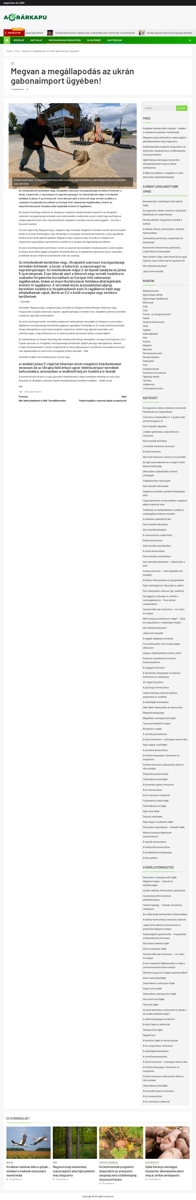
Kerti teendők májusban (154, 426)
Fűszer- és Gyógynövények (157, 314)
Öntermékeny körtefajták (155, 779)
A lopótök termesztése (154, 842)
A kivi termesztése (152, 790)
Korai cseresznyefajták (154, 978)
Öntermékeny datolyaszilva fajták (159, 994)
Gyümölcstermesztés (154, 322)
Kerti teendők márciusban (155, 486)
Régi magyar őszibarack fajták (158, 822)
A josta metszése (152, 451)
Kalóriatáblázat (150, 333)
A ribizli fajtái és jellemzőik (156, 1024)
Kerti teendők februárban (155, 524)
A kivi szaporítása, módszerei (158, 1046)
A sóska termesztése (154, 551)
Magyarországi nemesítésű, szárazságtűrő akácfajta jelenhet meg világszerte (74, 1171)
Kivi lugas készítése (153, 682)
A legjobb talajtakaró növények (158, 638)
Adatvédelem (114, 40)
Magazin (147, 345)
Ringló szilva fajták (152, 988)
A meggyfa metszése (154, 667)
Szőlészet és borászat (154, 373)
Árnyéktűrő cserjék (152, 729)
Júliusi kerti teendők (153, 271)
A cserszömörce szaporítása (157, 535)
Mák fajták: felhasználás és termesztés (163, 707)
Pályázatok (148, 361)
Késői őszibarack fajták (154, 949)
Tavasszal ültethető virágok (156, 723)
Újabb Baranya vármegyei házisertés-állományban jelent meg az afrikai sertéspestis (161, 164)
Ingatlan (147, 330)
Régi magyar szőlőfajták (155, 744)
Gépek (146, 318)
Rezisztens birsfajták (153, 999)
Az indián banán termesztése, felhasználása (165, 914)
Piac (12, 63)
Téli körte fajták (150, 1004)
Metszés (147, 349)
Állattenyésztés (151, 291)
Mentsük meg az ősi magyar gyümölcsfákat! (165, 972)
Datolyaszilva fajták (153, 1030)
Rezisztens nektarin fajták (156, 943)
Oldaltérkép (94, 40)
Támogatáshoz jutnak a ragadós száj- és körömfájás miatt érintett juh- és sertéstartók (73, 33)
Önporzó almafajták (152, 816)
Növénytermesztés (152, 353)
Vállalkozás (149, 384)
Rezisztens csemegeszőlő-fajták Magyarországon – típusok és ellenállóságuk (160, 881)
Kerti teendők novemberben (157, 556)
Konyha (146, 341)
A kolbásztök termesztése (156, 847)
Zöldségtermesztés (153, 388)
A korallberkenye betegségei (157, 852)
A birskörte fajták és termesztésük (160, 1040)
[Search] (190, 40)
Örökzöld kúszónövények (155, 774)
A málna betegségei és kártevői (159, 1019)
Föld (145, 310)
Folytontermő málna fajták (156, 800)
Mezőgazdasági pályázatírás (65, 40)
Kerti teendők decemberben (157, 545)
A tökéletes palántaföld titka (157, 519)
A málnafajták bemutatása (156, 702)
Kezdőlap (19, 40)
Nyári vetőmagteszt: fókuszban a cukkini (163, 585)
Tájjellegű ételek (151, 376)
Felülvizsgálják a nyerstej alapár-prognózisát (102, 398)
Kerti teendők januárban (154, 529)
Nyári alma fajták (151, 811)
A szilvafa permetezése (155, 734)
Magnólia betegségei (153, 712)
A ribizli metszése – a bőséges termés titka (165, 739)
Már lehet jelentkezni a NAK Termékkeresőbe (42, 398)
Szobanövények (151, 369)
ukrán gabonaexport (32, 392)
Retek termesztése (152, 540)
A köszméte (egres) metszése (158, 784)
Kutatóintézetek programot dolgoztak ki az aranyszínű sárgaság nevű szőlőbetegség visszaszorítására (164, 150)
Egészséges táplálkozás (155, 298)
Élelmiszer (148, 302)
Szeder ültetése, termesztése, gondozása (164, 890)
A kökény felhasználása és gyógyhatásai (163, 580)
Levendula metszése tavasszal (158, 446)
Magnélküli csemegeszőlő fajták (159, 718)
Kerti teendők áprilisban (155, 441)
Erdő (145, 306)
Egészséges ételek (153, 294)
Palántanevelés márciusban (156, 481)
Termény (147, 380)
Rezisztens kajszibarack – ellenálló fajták (164, 827)
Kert (145, 337)
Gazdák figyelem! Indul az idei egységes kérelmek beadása (152, 33)
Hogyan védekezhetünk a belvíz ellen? (162, 653)
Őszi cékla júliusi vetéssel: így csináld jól (163, 591)
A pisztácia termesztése (155, 750)
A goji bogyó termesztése (156, 687)
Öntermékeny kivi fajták (154, 806)
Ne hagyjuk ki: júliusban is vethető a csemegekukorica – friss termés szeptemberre (160, 600)
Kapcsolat (36, 40)
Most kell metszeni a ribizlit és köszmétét (164, 457)
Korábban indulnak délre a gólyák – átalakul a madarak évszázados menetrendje (28, 1171)
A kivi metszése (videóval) (156, 795)
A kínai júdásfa (150, 858)
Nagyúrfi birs (149, 1035)
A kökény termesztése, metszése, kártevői (164, 919)
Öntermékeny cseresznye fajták (159, 983)
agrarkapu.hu (18, 89)
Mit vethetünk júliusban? (155, 266)
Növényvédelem (151, 357)
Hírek (145, 326)
